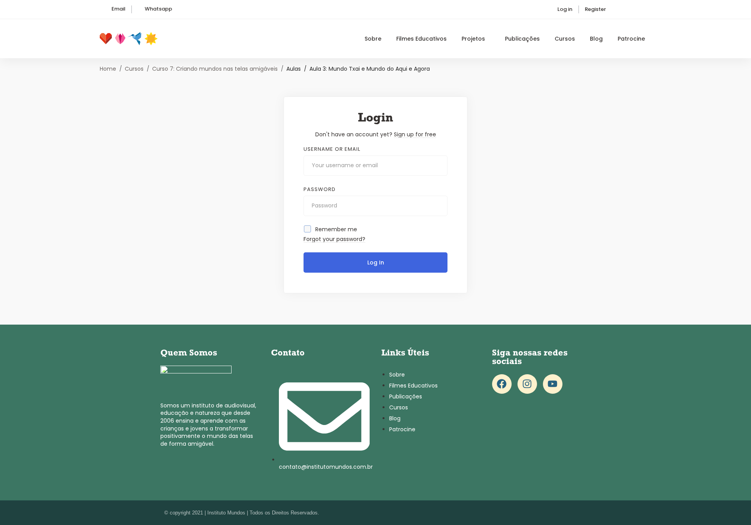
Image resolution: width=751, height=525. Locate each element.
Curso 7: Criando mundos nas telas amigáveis (215, 69)
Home (108, 69)
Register (595, 9)
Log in (564, 9)
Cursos (134, 69)
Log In (375, 262)
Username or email (332, 149)
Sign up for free (415, 134)
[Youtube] (552, 384)
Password (320, 189)
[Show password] (439, 206)
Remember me (335, 229)
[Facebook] (502, 384)
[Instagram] (527, 384)
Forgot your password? (334, 239)
